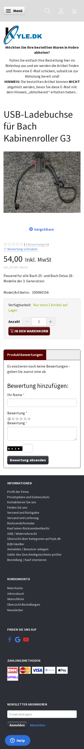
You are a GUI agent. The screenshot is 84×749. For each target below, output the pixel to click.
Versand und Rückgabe (23, 512)
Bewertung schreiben (22, 249)
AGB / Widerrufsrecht (22, 534)
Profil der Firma (18, 492)
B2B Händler (15, 544)
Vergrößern (44, 229)
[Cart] (74, 10)
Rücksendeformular (21, 523)
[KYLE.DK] (23, 34)
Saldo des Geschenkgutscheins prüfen (34, 554)
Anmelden (17, 725)
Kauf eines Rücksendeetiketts (28, 528)
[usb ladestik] (42, 182)
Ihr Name (14, 394)
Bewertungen (36, 244)
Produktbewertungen (25, 354)
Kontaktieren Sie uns (21, 502)
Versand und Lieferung (23, 518)
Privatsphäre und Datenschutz (28, 497)
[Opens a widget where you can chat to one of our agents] (17, 741)
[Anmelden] (61, 10)
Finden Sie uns (17, 507)
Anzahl (14, 321)
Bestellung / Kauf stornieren (26, 560)
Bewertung (16, 413)
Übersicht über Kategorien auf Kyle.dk (34, 539)
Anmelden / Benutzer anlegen (28, 549)
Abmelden (37, 725)
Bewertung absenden (28, 460)
